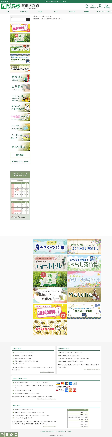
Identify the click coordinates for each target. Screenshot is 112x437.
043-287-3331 (32, 6)
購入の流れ (20, 155)
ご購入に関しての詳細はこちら (47, 372)
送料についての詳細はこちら (49, 426)
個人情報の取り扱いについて (48, 431)
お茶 (8, 12)
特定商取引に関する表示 (64, 431)
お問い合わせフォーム (20, 161)
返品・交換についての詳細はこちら (92, 369)
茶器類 (40, 12)
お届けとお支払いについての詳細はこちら (46, 399)
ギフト (56, 12)
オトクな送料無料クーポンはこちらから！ (56, 1)
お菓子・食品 (24, 12)
